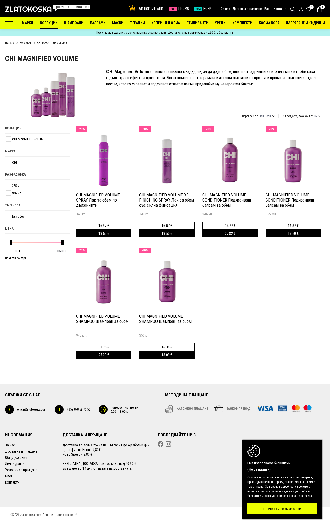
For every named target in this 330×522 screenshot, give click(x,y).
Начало (9, 42)
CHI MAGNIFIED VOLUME (28, 139)
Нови (203, 8)
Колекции (26, 42)
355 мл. (17, 186)
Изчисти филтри (16, 258)
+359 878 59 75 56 (74, 409)
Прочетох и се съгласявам (282, 509)
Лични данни (14, 464)
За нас (225, 9)
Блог (267, 9)
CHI (14, 162)
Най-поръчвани (150, 9)
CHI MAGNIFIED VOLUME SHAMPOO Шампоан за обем (102, 319)
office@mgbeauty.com (27, 409)
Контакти (280, 9)
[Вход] (300, 9)
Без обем (18, 216)
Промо (180, 8)
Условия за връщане (21, 470)
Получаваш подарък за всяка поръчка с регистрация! (131, 32)
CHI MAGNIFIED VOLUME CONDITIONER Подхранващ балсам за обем (226, 200)
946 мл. (17, 193)
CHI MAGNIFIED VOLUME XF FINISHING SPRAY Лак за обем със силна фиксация (166, 200)
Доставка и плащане (247, 9)
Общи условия (16, 457)
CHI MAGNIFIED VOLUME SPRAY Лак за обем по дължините (98, 200)
